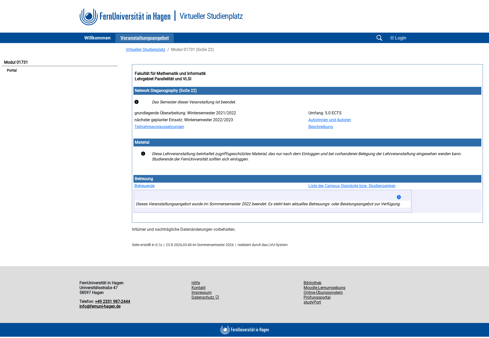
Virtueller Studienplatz (145, 49)
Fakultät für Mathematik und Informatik (170, 73)
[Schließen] (399, 197)
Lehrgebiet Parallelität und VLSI (163, 78)
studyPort (312, 302)
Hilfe (196, 282)
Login (400, 37)
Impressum (202, 292)
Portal (12, 70)
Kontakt (199, 287)
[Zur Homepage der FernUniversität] (124, 16)
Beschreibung (320, 126)
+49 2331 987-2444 (112, 301)
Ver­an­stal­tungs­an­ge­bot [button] (144, 37)
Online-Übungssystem (323, 292)
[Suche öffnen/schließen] (379, 38)
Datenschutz (203, 297)
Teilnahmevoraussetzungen (159, 126)
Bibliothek (312, 282)
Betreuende (144, 185)
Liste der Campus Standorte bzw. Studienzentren (352, 185)
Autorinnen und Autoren (329, 119)
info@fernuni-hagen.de (99, 306)
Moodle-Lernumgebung (324, 287)
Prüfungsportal (317, 297)
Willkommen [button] (97, 37)
